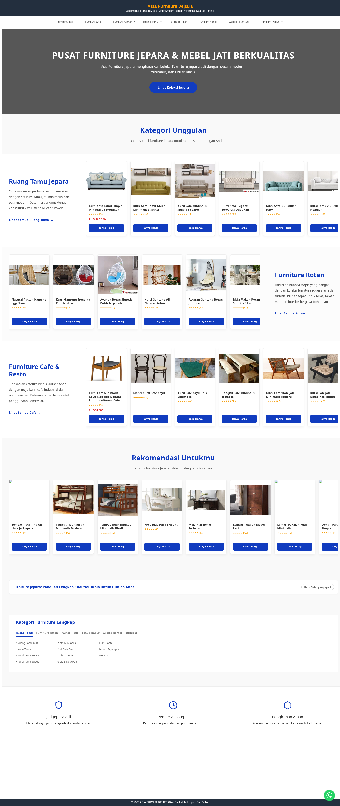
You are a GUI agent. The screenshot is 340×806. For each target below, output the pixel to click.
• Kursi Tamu (23, 649)
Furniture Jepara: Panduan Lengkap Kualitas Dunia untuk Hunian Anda (74, 587)
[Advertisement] (170, 772)
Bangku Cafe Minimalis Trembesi (238, 395)
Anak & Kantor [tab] (112, 633)
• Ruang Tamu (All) (27, 643)
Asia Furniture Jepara (170, 6)
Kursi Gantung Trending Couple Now (73, 301)
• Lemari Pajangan (108, 649)
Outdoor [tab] (131, 633)
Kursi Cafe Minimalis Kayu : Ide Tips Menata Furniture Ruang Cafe (105, 396)
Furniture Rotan (178, 21)
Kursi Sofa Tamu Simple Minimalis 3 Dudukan (105, 208)
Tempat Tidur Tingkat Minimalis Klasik (115, 526)
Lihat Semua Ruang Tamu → (31, 220)
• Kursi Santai (105, 643)
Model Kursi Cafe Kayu (149, 393)
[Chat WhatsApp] (329, 795)
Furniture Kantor (208, 21)
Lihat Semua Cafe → (24, 412)
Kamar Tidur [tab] (69, 633)
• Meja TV (102, 655)
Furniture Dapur (270, 21)
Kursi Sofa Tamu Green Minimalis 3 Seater (149, 208)
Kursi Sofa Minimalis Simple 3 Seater (192, 208)
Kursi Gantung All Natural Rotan (157, 301)
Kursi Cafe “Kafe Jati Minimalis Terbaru (280, 395)
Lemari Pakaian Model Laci (249, 526)
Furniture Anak (65, 21)
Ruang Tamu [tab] (24, 633)
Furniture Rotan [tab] (47, 633)
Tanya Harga (106, 227)
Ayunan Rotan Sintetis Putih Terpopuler (116, 301)
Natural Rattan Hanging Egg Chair (29, 301)
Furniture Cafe (93, 21)
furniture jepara (186, 66)
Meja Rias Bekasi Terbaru (200, 526)
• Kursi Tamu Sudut (27, 661)
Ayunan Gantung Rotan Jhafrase (206, 301)
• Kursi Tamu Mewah (28, 655)
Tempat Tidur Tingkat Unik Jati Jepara (27, 526)
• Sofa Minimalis (66, 643)
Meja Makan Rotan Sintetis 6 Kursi (246, 301)
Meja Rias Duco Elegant (161, 525)
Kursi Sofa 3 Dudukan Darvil (281, 208)
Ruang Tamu (150, 21)
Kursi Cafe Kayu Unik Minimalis (192, 395)
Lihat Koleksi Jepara (173, 87)
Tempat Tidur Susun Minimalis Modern (70, 526)
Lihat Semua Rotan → (292, 313)
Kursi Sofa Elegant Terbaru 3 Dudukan (235, 208)
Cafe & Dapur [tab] (91, 633)
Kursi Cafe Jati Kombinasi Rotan (322, 395)
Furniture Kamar (122, 21)
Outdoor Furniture (239, 21)
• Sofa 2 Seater (65, 655)
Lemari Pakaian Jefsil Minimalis (292, 526)
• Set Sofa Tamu (66, 649)
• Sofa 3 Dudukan (67, 661)
